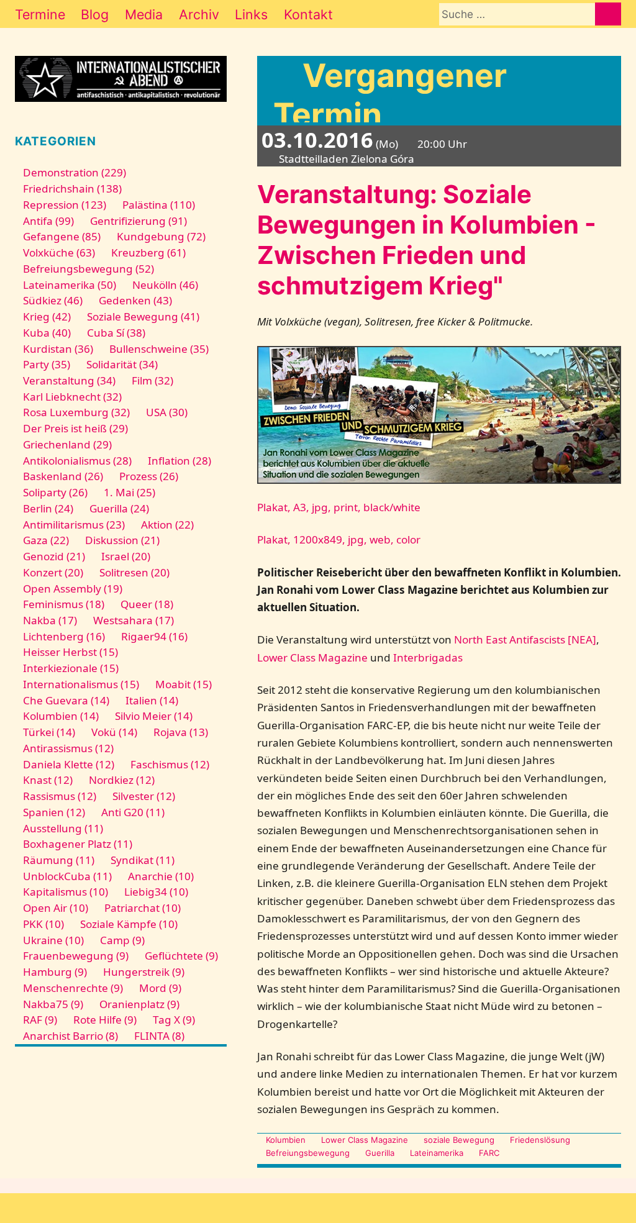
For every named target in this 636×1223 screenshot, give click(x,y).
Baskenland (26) (63, 476)
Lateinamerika (436, 1153)
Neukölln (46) (165, 285)
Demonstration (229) (74, 172)
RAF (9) (40, 1019)
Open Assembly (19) (72, 588)
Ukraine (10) (53, 940)
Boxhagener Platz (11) (77, 844)
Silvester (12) (143, 796)
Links (251, 14)
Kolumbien (285, 1140)
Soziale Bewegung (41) (143, 316)
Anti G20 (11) (133, 812)
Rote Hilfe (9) (105, 1019)
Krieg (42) (47, 316)
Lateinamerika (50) (69, 285)
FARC (489, 1153)
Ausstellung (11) (63, 828)
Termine (40, 14)
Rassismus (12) (59, 796)
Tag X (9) (174, 1019)
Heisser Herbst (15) (70, 652)
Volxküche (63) (59, 252)
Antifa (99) (48, 221)
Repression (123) (64, 205)
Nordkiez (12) (122, 780)
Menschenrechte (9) (73, 988)
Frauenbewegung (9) (76, 955)
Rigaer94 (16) (154, 636)
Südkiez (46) (53, 300)
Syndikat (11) (143, 860)
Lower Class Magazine (312, 657)
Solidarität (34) (122, 364)
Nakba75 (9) (53, 1004)
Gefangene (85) (62, 236)
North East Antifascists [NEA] (525, 639)
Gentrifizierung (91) (138, 221)
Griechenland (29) (67, 444)
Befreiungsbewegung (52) (88, 268)
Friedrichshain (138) (72, 188)
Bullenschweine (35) (159, 349)
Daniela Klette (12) (68, 764)
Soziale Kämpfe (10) (129, 924)
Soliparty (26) (55, 492)
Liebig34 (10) (156, 891)
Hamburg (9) (55, 972)
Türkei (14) (49, 732)
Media (144, 14)
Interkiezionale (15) (71, 668)
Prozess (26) (148, 476)
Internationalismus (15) (81, 684)
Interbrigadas (428, 657)
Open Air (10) (55, 908)
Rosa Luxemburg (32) (76, 412)
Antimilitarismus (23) (74, 524)
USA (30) (167, 412)
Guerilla (379, 1153)
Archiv (199, 14)
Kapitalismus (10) (65, 891)
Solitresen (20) (134, 572)
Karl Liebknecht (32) (72, 396)
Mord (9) (160, 988)
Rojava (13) (180, 732)
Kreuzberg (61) (148, 252)
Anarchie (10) (161, 876)
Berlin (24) (48, 508)
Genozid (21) (54, 556)
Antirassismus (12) (68, 748)
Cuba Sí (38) (116, 332)
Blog (95, 14)
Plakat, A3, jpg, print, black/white (338, 507)
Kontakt (308, 14)
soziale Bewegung (459, 1140)
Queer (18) (146, 604)
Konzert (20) (53, 572)
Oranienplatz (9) (139, 1004)
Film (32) (152, 380)
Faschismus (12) (169, 764)
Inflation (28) (179, 460)
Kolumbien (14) (61, 716)
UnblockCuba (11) (67, 876)
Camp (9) (122, 940)
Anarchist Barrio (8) (70, 1036)
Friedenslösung (540, 1140)
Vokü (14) (114, 732)
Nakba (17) (50, 620)
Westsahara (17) (133, 620)
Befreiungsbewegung (307, 1153)
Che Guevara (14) (66, 700)
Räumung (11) (58, 860)
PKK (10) (43, 924)
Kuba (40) (47, 332)
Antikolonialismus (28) (77, 460)
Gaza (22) (46, 540)
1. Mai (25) (129, 492)
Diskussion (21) (122, 540)
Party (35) (46, 364)
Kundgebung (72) (161, 236)
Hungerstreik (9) (143, 972)
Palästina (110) (158, 205)
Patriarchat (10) (142, 908)
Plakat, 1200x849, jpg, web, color (338, 539)
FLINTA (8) (159, 1036)
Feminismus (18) (63, 604)
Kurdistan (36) (58, 349)
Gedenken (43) (135, 300)
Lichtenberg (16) (64, 636)
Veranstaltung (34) (69, 380)
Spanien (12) (54, 812)
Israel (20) (125, 556)
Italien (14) (151, 700)
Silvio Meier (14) (154, 716)
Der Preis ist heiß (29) (75, 428)
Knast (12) (48, 780)
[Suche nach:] (517, 13)
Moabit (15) (183, 684)
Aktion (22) (167, 524)
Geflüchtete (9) (181, 955)
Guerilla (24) (119, 508)
